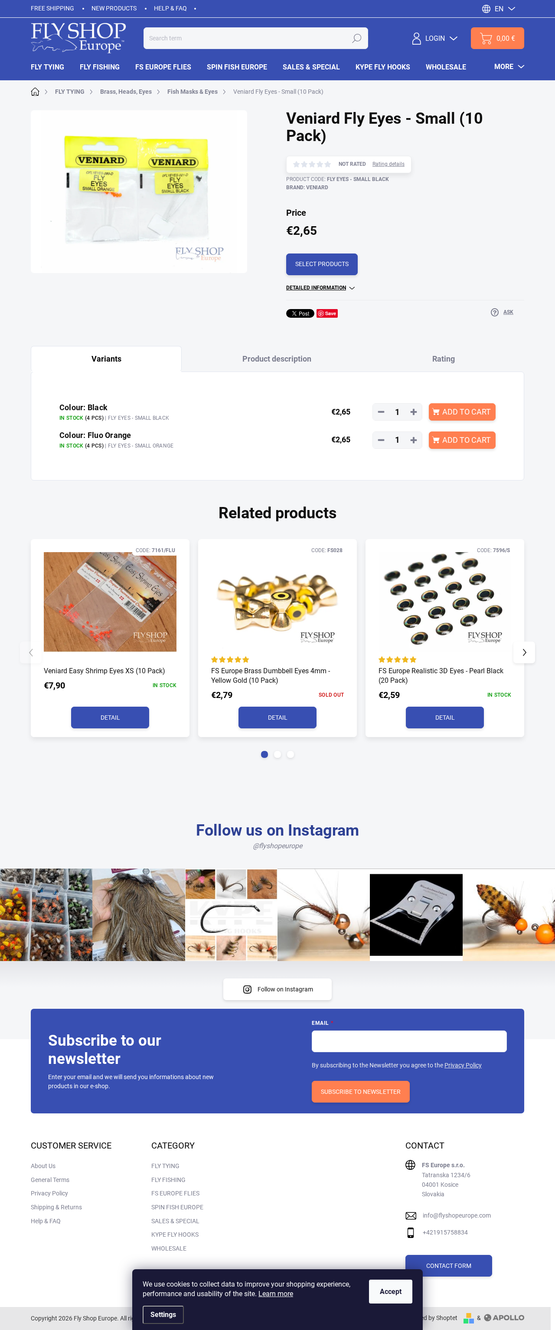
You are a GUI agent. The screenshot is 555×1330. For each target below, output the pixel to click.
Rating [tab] (443, 358)
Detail (110, 717)
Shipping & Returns (56, 1207)
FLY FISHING (168, 1179)
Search (357, 38)
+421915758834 (445, 1232)
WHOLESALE (168, 1248)
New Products (114, 8)
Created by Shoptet (431, 1317)
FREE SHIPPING (52, 8)
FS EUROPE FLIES (175, 1193)
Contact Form (448, 1265)
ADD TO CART (466, 411)
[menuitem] (51, 67)
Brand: (307, 187)
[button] (264, 754)
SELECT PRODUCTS (322, 263)
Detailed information (316, 288)
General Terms (50, 1179)
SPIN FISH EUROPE (177, 1207)
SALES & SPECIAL (175, 1221)
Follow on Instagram (285, 989)
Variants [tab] (106, 358)
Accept (391, 1291)
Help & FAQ (170, 8)
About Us (43, 1165)
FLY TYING (165, 1165)
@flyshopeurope (277, 846)
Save (330, 313)
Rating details (388, 164)
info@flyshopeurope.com (457, 1215)
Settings (163, 1314)
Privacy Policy (463, 1065)
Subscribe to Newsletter (361, 1091)
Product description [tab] (276, 358)
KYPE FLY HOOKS (175, 1234)
